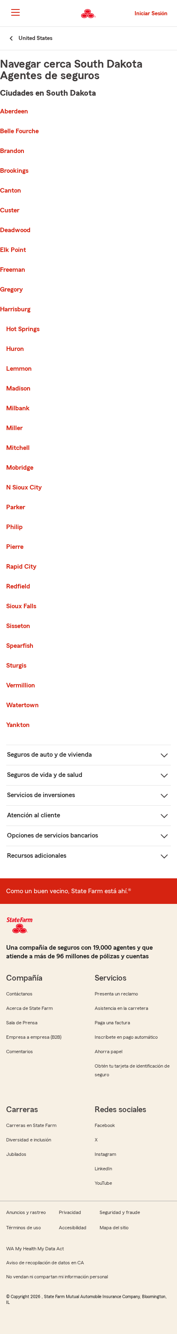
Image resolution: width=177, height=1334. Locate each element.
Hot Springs (23, 329)
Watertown (22, 705)
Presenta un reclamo (116, 993)
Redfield (18, 586)
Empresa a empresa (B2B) (33, 1037)
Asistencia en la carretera (121, 1008)
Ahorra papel (108, 1051)
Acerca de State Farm (29, 1008)
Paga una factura (112, 1022)
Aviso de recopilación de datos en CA (45, 1262)
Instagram (105, 1154)
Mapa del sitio (114, 1227)
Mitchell (18, 448)
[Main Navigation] (15, 12)
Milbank (18, 408)
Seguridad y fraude (120, 1212)
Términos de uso (23, 1227)
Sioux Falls (21, 606)
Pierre (14, 546)
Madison (18, 388)
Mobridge (19, 467)
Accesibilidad (72, 1227)
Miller (14, 428)
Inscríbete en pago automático (126, 1037)
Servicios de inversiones (41, 795)
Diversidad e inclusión (28, 1139)
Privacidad (70, 1212)
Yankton (18, 725)
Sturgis (16, 665)
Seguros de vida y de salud (44, 775)
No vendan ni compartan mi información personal (57, 1276)
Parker (15, 507)
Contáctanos (19, 993)
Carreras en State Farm (31, 1125)
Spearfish (19, 645)
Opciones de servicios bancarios (52, 835)
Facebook (105, 1125)
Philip (14, 527)
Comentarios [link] (19, 1051)
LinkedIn (103, 1168)
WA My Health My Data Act (35, 1248)
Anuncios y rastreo (26, 1212)
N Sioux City (24, 487)
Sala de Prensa (21, 1022)
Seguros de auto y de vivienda (49, 754)
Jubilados (16, 1154)
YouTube (103, 1183)
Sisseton (18, 626)
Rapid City (21, 566)
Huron (15, 349)
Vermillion (20, 685)
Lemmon (19, 368)
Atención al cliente (33, 815)
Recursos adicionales (36, 855)
